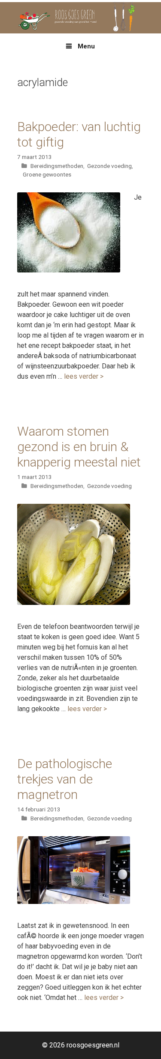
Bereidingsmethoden (56, 165)
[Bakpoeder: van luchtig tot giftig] (68, 270)
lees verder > (83, 376)
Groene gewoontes (47, 174)
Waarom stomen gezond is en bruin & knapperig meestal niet (79, 447)
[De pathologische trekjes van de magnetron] (73, 901)
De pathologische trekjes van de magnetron (64, 779)
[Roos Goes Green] (80, 17)
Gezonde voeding (109, 165)
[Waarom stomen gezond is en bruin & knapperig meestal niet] (73, 602)
